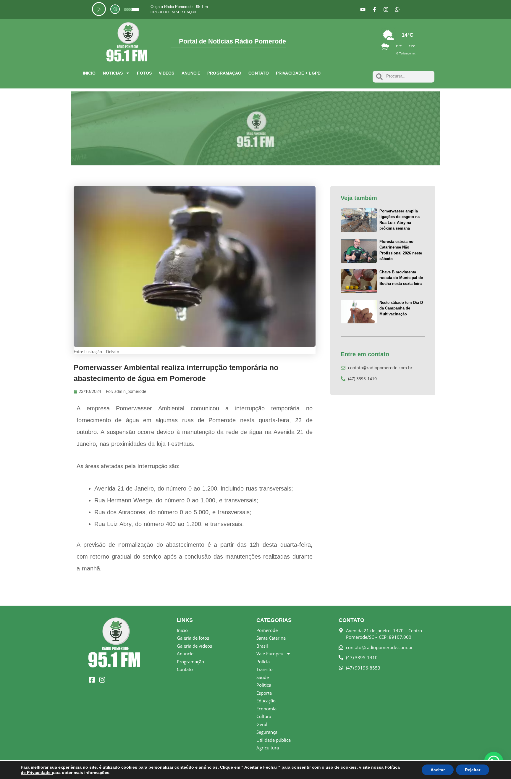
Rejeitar (472, 769)
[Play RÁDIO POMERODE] (99, 9)
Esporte (264, 693)
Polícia (263, 662)
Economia (266, 709)
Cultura (263, 716)
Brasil (262, 646)
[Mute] (115, 9)
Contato (258, 73)
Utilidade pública (273, 740)
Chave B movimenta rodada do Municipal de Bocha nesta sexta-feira (401, 278)
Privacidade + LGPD (298, 73)
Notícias (113, 73)
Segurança (266, 732)
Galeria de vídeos (194, 646)
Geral (261, 724)
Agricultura (267, 748)
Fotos (144, 73)
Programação (224, 73)
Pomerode (267, 630)
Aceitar (438, 769)
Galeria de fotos (193, 638)
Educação (266, 701)
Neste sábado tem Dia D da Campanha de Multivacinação (401, 308)
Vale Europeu (269, 654)
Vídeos (166, 73)
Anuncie (191, 73)
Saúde (262, 677)
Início (89, 73)
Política (263, 685)
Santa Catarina (271, 638)
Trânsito (264, 669)
